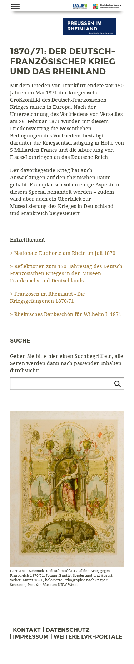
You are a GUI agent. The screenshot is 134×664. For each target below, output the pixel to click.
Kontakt (27, 630)
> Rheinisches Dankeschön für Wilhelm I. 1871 (65, 314)
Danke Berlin (80, 6)
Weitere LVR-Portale (88, 637)
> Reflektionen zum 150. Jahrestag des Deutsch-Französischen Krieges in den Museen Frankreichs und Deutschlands (67, 273)
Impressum (31, 637)
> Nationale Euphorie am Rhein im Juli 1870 (62, 253)
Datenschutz (68, 630)
